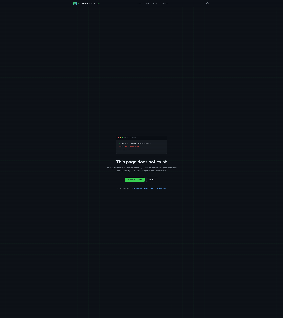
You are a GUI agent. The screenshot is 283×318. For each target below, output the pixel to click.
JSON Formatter (137, 188)
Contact (165, 4)
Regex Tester (148, 188)
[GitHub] (207, 3)
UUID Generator (160, 188)
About (155, 4)
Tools (139, 4)
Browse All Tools (135, 180)
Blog (147, 4)
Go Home (152, 180)
